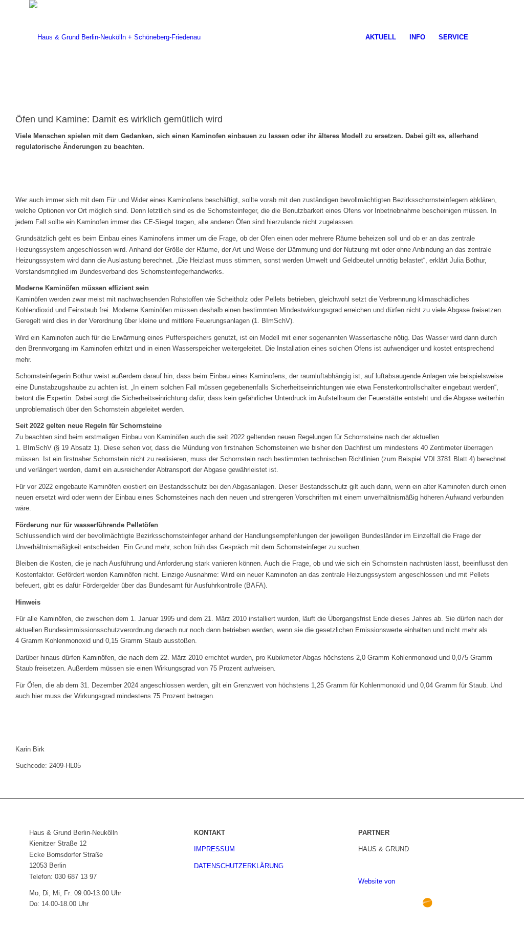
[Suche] (485, 37)
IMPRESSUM (214, 849)
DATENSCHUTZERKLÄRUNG (238, 866)
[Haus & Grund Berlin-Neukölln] (115, 37)
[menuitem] (381, 37)
